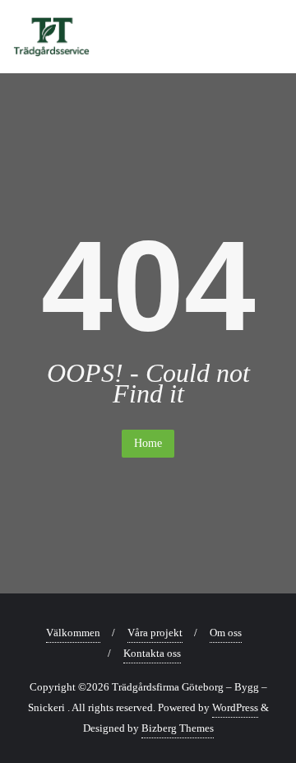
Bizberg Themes (177, 728)
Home (148, 443)
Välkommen (73, 632)
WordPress (235, 707)
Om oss (226, 632)
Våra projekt (155, 632)
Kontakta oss (152, 653)
